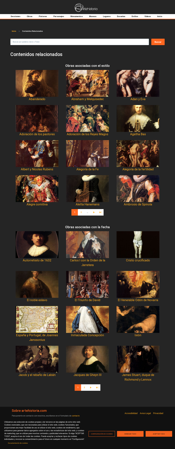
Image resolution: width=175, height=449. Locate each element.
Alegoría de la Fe (87, 169)
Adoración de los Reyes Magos (87, 134)
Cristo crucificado (138, 260)
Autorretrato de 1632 (37, 260)
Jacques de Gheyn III (88, 375)
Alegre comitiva (37, 204)
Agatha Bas (138, 134)
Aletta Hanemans (87, 204)
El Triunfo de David (87, 300)
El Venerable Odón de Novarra (138, 300)
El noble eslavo (37, 300)
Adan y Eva (137, 99)
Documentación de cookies (18, 443)
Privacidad (158, 413)
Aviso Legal (145, 413)
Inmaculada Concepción (87, 335)
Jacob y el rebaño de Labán (37, 375)
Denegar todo (130, 434)
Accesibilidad (131, 413)
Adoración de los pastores (37, 134)
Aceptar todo (159, 434)
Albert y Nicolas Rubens (37, 169)
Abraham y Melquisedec (87, 99)
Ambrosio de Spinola (138, 204)
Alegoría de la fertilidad (138, 169)
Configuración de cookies (102, 434)
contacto (76, 416)
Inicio (14, 31)
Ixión (138, 335)
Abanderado (37, 99)
